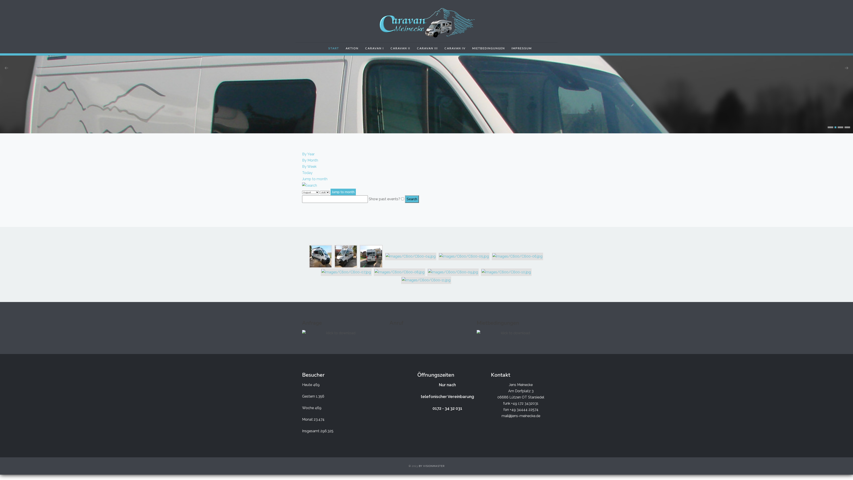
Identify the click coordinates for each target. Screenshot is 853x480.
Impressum (522, 48)
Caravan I (374, 48)
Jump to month (314, 179)
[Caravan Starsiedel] (426, 23)
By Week (309, 166)
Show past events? (384, 199)
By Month (310, 160)
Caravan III (427, 48)
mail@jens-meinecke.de (521, 416)
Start (333, 48)
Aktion (352, 48)
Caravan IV (455, 48)
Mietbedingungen (488, 48)
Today (307, 173)
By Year (308, 154)
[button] (830, 127)
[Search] (309, 185)
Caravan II (400, 48)
